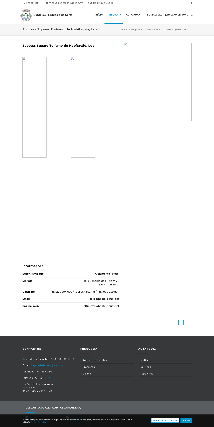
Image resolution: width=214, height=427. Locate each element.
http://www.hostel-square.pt (101, 306)
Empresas (88, 367)
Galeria (86, 373)
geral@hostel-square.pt (104, 298)
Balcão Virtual (177, 14)
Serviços (145, 367)
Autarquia (132, 14)
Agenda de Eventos (94, 360)
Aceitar (186, 420)
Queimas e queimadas (101, 3)
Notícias (145, 360)
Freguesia (114, 14)
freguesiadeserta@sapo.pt (65, 3)
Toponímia (146, 373)
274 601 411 (31, 3)
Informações (153, 14)
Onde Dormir (152, 29)
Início (124, 29)
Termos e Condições (38, 422)
